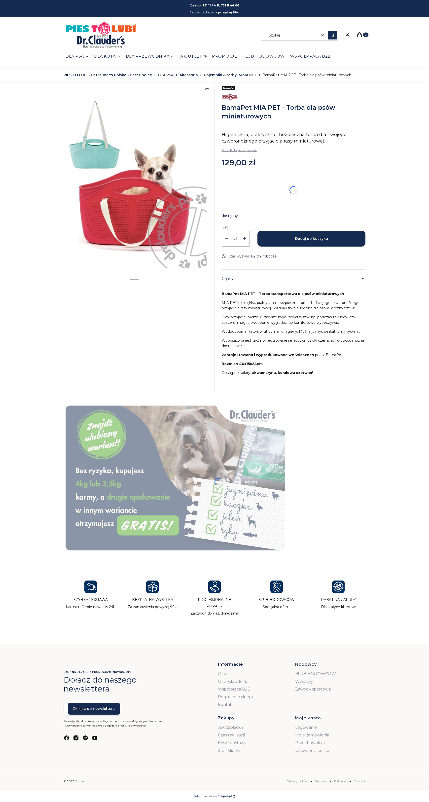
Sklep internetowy (213, 796)
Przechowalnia (310, 742)
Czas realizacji (231, 735)
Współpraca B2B (234, 689)
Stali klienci (229, 750)
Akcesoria (188, 75)
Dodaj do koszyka (311, 238)
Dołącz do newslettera (94, 708)
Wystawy (304, 681)
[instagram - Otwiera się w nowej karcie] (76, 738)
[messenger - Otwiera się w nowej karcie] (85, 738)
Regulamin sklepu (236, 696)
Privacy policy (297, 781)
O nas (223, 673)
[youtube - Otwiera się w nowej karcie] (95, 738)
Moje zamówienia (312, 735)
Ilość (225, 227)
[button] (332, 35)
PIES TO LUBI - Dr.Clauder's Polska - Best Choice (108, 75)
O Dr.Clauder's (232, 681)
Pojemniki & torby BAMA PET (230, 75)
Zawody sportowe (313, 689)
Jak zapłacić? (231, 727)
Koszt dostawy (232, 742)
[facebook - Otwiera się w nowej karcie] (67, 738)
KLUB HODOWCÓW (315, 673)
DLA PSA (166, 75)
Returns (320, 781)
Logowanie (306, 727)
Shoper (80, 781)
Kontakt (226, 704)
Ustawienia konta (312, 750)
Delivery (340, 781)
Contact (359, 781)
